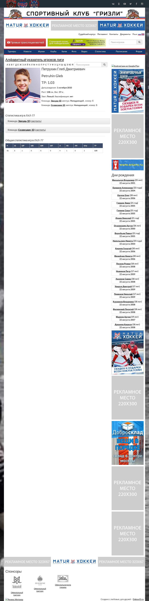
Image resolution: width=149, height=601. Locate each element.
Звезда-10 (56, 101)
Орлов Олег (123, 195)
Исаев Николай (123, 218)
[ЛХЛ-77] (77, 42)
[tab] (58, 121)
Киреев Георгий (123, 248)
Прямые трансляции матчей (27, 42)
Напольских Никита (123, 241)
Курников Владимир (123, 301)
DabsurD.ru (138, 599)
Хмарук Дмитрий (123, 286)
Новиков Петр (123, 271)
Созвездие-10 (58, 105)
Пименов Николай (123, 294)
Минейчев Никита (123, 256)
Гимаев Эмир (123, 203)
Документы (125, 34)
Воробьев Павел (123, 233)
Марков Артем (123, 317)
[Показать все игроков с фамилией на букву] (5, 65)
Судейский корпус (87, 34)
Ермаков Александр (123, 188)
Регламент (102, 34)
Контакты (113, 34)
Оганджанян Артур (123, 226)
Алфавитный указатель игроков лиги (34, 60)
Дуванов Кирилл (123, 324)
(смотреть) (35, 121)
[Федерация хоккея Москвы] (34, 3)
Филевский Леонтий (123, 309)
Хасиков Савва (123, 279)
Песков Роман (123, 264)
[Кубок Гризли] (74, 14)
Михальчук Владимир (123, 180)
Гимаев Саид (123, 210)
